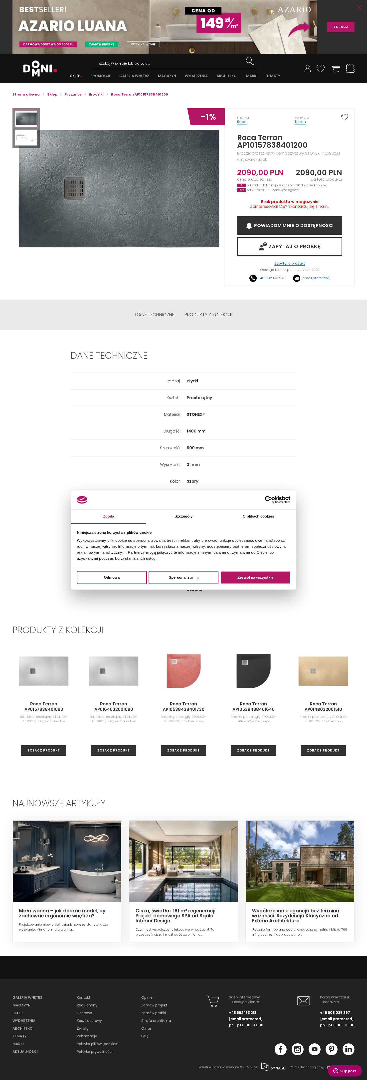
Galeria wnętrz (27, 997)
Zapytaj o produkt (289, 263)
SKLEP (75, 76)
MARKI (251, 76)
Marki (18, 1043)
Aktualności (25, 1051)
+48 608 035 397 (335, 1012)
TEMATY (273, 76)
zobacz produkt (43, 750)
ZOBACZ (341, 27)
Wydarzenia (23, 1020)
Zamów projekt (154, 1005)
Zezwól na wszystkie (255, 577)
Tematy (19, 1036)
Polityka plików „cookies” (97, 1043)
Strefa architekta (156, 1020)
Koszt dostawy (89, 1020)
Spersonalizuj (181, 577)
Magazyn (21, 1005)
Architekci (22, 1028)
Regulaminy (87, 1005)
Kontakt (83, 997)
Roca (241, 121)
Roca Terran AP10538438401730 (183, 706)
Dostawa (84, 1012)
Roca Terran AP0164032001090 (113, 706)
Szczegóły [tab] (184, 516)
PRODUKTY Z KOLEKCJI (208, 315)
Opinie (147, 997)
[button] (26, 119)
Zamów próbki (153, 1012)
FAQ (144, 1036)
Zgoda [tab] (108, 516)
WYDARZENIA (196, 76)
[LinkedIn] (349, 1054)
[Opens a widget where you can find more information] (345, 1071)
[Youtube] (315, 1054)
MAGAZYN (167, 76)
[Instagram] (298, 1054)
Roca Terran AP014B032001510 (323, 706)
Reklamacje (87, 1036)
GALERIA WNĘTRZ (134, 76)
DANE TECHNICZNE (154, 315)
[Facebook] (281, 1054)
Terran (300, 121)
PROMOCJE (100, 76)
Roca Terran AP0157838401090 (43, 706)
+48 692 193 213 (271, 278)
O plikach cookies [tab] (258, 516)
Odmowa (112, 577)
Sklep (17, 1012)
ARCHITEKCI (226, 76)
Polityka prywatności (94, 1051)
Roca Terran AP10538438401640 (253, 706)
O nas (146, 1028)
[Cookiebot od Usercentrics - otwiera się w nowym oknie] (268, 500)
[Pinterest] (332, 1054)
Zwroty (83, 1028)
